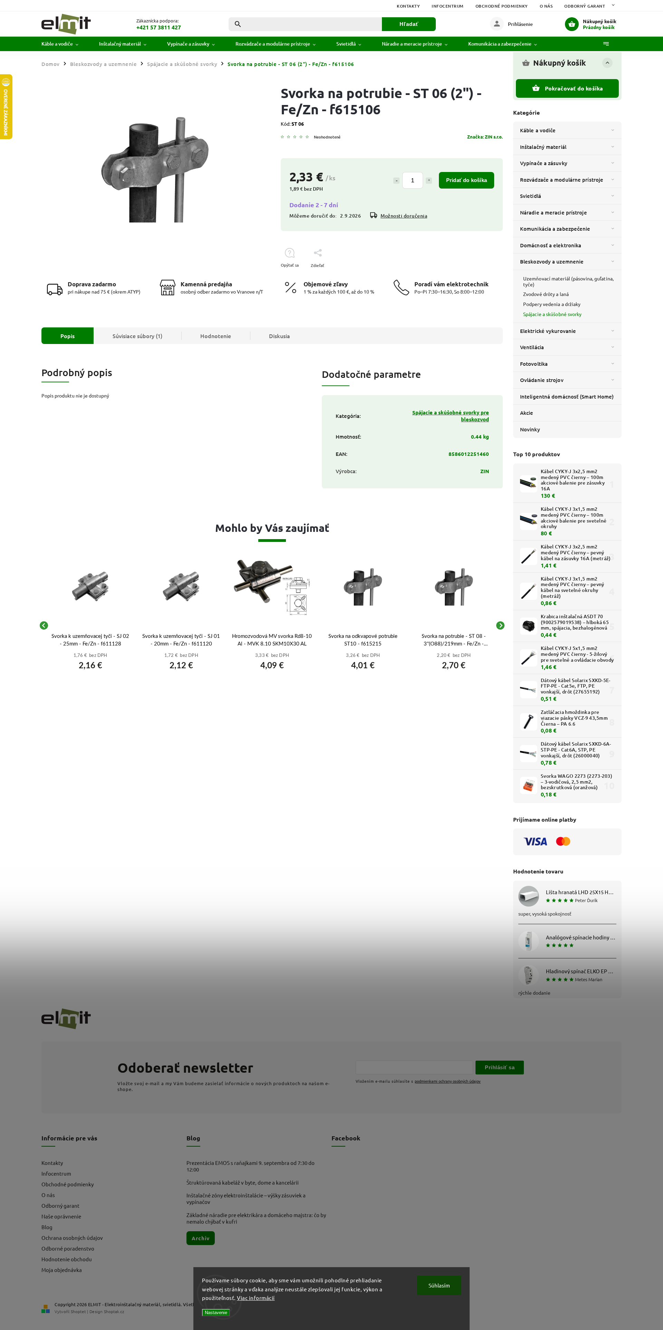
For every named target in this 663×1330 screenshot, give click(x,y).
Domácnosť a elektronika (550, 245)
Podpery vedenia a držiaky (552, 304)
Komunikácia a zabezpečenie (555, 228)
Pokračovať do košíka (574, 88)
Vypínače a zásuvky (543, 163)
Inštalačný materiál (543, 146)
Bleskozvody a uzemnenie (552, 261)
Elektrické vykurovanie (548, 330)
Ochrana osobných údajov (72, 1237)
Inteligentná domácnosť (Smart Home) (567, 396)
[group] (90, 625)
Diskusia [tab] (279, 335)
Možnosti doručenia (404, 215)
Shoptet (78, 1311)
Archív (201, 1238)
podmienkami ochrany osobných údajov (448, 1081)
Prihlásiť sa (500, 1067)
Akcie (527, 412)
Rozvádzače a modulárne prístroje (561, 179)
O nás (546, 6)
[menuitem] (65, 44)
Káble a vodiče (538, 130)
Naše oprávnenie (61, 1216)
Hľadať (409, 24)
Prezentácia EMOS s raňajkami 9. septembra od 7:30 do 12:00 (250, 1166)
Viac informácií (256, 1297)
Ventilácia (532, 347)
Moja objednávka (61, 1269)
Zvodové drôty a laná (546, 294)
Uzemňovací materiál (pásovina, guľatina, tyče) (568, 281)
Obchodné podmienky (501, 6)
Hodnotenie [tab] (215, 335)
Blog (46, 1227)
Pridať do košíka (466, 180)
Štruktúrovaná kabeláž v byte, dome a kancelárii (242, 1182)
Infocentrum (448, 6)
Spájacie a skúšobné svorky (552, 314)
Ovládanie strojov (542, 379)
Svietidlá (530, 195)
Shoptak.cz (114, 1311)
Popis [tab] (67, 335)
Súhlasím (439, 1285)
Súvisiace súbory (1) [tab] (137, 335)
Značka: (485, 137)
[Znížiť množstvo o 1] (396, 181)
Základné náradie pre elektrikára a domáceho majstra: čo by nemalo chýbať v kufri (256, 1218)
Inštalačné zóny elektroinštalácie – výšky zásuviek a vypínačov (246, 1198)
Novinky (530, 429)
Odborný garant (584, 6)
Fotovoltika (534, 363)
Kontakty (408, 6)
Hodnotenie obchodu (66, 1259)
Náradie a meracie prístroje (553, 212)
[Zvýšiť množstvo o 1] (429, 181)
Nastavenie (216, 1312)
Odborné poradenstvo (67, 1248)
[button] (90, 664)
